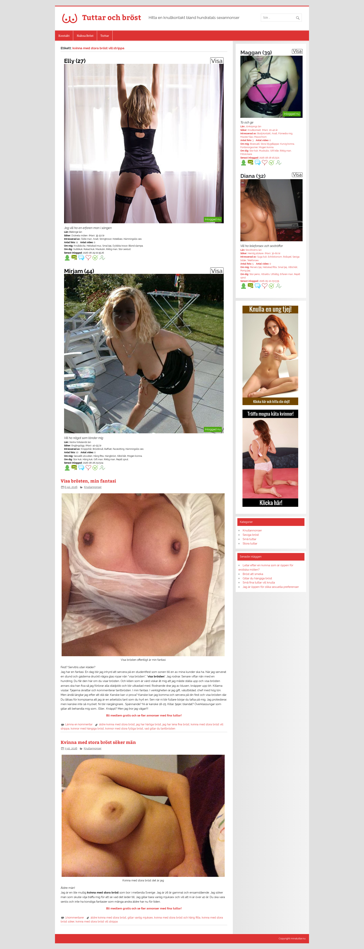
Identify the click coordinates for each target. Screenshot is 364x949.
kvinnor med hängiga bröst (87, 728)
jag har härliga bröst (148, 724)
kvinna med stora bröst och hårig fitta (177, 917)
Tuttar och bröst (111, 17)
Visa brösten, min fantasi (88, 481)
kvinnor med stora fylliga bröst (124, 728)
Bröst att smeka (253, 574)
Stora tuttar (250, 543)
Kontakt (64, 35)
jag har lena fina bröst (175, 724)
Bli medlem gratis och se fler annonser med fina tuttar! (144, 715)
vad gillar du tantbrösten (159, 728)
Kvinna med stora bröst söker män (98, 742)
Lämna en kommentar (79, 724)
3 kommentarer (74, 917)
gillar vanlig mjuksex (140, 917)
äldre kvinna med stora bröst (117, 724)
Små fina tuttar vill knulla (259, 582)
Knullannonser (93, 487)
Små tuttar (249, 539)
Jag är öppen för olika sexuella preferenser (271, 587)
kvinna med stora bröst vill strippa (97, 921)
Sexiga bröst (251, 535)
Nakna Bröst (85, 35)
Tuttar (104, 35)
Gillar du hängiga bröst (257, 578)
